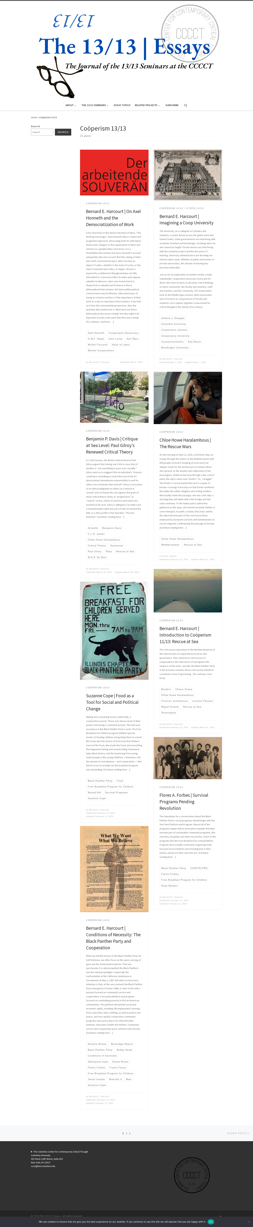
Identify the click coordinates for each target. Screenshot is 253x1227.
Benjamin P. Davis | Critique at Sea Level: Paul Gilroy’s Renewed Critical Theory (112, 445)
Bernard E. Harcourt (99, 362)
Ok (210, 1221)
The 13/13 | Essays (50, 1216)
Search (35, 126)
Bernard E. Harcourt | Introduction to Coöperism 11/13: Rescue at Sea (185, 634)
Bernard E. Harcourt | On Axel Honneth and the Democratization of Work (113, 217)
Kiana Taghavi (170, 556)
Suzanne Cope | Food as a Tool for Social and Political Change (112, 702)
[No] (248, 1222)
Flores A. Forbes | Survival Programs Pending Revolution (184, 801)
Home (34, 117)
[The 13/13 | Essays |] (126, 49)
